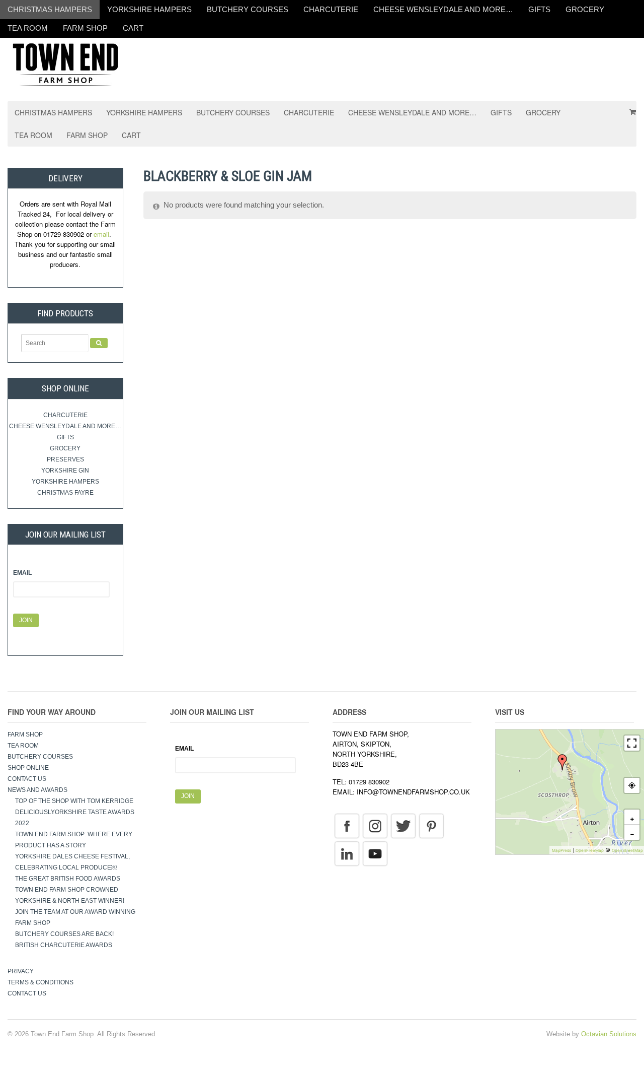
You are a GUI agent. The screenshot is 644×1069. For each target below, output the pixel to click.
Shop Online (28, 767)
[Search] (99, 343)
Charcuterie (330, 9)
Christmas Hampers (50, 9)
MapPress (561, 850)
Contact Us (27, 778)
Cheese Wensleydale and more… (443, 9)
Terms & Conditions (40, 982)
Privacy (21, 971)
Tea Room (28, 28)
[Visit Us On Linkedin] (347, 852)
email (101, 234)
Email (22, 572)
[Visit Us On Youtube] (375, 852)
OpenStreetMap (627, 850)
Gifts (539, 9)
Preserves (65, 459)
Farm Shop (85, 28)
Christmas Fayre (65, 492)
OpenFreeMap (590, 850)
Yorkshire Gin (65, 470)
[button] (562, 762)
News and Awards (37, 789)
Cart (133, 28)
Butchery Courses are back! (64, 934)
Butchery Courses (247, 9)
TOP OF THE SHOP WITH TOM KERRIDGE (74, 801)
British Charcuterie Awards (63, 945)
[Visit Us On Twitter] (403, 825)
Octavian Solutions (608, 1034)
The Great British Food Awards (68, 878)
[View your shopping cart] (629, 108)
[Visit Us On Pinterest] (431, 825)
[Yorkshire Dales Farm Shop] (65, 63)
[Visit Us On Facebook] (347, 825)
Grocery (585, 9)
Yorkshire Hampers (149, 9)
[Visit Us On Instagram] (375, 825)
